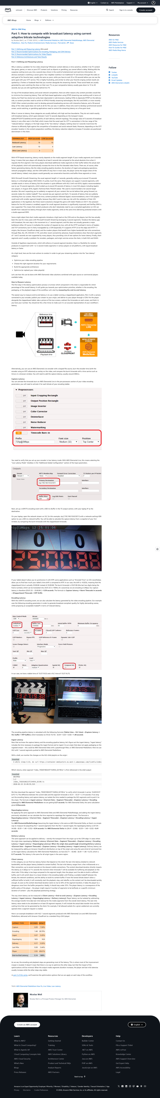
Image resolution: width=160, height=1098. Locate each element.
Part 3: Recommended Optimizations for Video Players (31, 54)
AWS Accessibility (123, 1067)
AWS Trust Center (55, 1050)
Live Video (47, 986)
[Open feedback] (157, 549)
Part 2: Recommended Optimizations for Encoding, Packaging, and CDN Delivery (41, 52)
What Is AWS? (19, 1041)
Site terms (26, 1090)
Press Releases (20, 1072)
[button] (32, 10)
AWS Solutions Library (57, 1054)
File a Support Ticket (124, 1045)
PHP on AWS (87, 1063)
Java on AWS (87, 1059)
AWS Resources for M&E (117, 45)
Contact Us (120, 1041)
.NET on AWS (87, 1050)
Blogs (16, 1067)
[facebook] (122, 1086)
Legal (118, 1072)
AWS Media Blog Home (117, 50)
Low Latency (56, 986)
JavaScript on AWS (89, 1067)
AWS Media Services (116, 42)
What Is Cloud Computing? (25, 1045)
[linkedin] (126, 1086)
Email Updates (116, 80)
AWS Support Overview (125, 1059)
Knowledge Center (123, 1054)
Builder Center (88, 1041)
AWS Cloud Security (22, 1059)
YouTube (114, 78)
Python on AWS (88, 1054)
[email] (145, 1086)
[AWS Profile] (153, 3)
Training (51, 1045)
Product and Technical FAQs (59, 1063)
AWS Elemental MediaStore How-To (29, 986)
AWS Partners (53, 1072)
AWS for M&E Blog (18, 29)
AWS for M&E (114, 40)
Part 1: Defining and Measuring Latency (25, 49)
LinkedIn (114, 75)
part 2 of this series (20, 975)
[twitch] (134, 1086)
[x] (119, 1086)
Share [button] (71, 43)
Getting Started (54, 1041)
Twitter (114, 72)
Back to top (78, 1077)
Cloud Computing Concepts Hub (27, 1054)
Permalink (61, 43)
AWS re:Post (121, 1050)
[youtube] (137, 1086)
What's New (19, 1063)
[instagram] (130, 1086)
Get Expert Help (122, 1063)
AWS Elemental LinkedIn (120, 83)
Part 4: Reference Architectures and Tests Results (29, 57)
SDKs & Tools (87, 1045)
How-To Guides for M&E (117, 47)
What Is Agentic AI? (22, 1050)
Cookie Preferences (41, 1090)
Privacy (16, 1090)
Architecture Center (56, 1059)
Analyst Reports (54, 1067)
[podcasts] (141, 1086)
